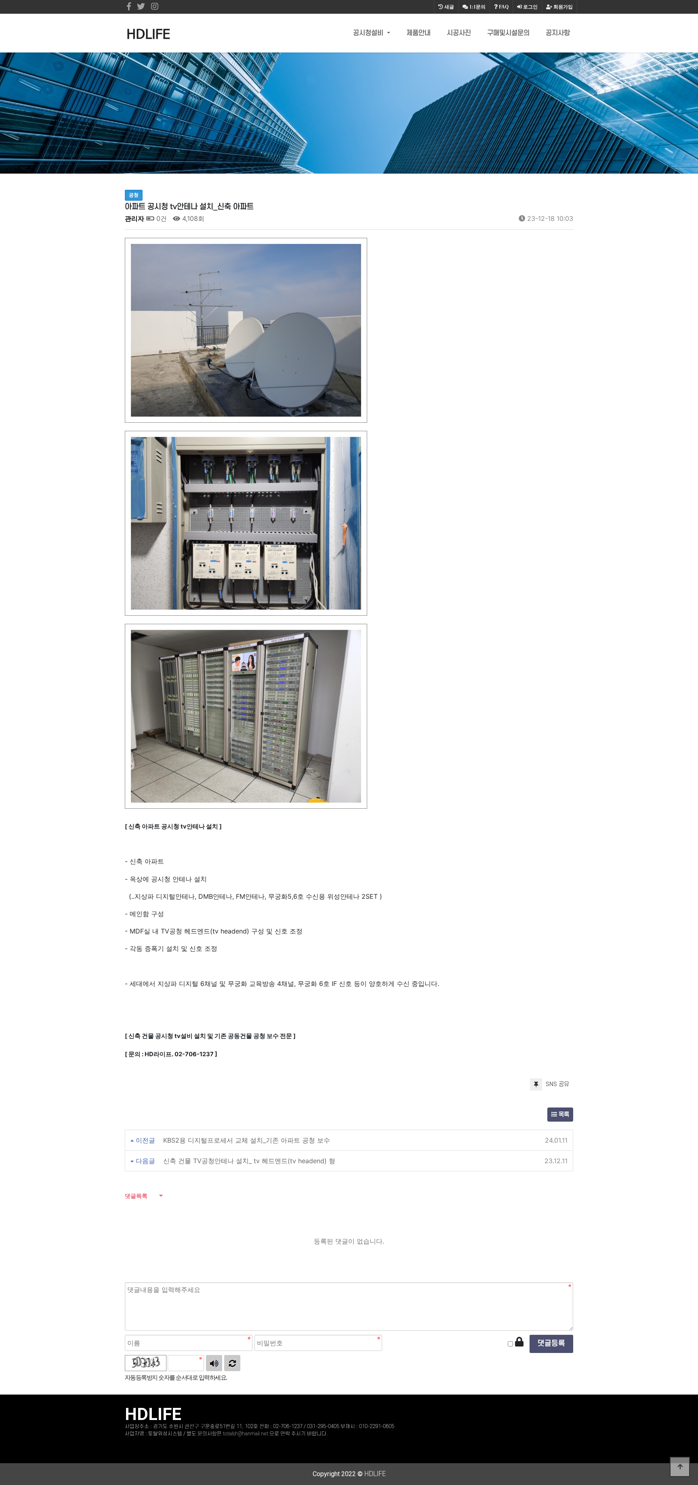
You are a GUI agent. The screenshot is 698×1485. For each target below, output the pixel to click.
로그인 (530, 7)
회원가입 (562, 7)
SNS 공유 (556, 1084)
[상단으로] (680, 1467)
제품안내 (418, 33)
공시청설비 (369, 33)
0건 (160, 218)
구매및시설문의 (508, 33)
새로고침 (232, 1363)
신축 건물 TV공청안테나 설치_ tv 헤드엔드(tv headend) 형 (249, 1161)
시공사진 (459, 33)
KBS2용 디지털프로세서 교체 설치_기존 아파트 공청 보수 (246, 1140)
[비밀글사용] (519, 1342)
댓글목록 (136, 1195)
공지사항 (558, 33)
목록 (563, 1114)
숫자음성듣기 (214, 1363)
